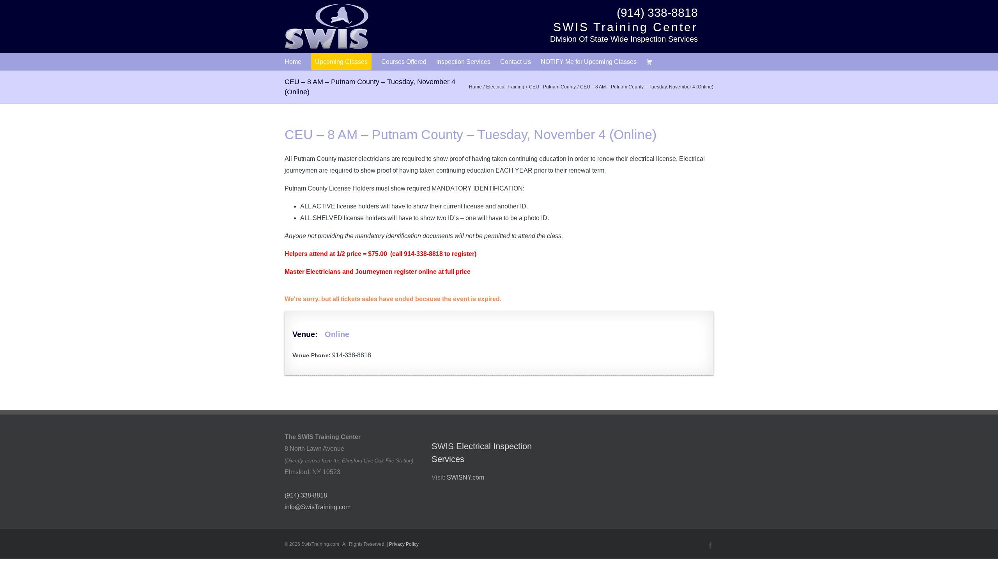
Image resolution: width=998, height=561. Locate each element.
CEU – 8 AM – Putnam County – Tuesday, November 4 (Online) (470, 134)
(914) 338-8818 (657, 12)
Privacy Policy (404, 544)
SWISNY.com (465, 477)
